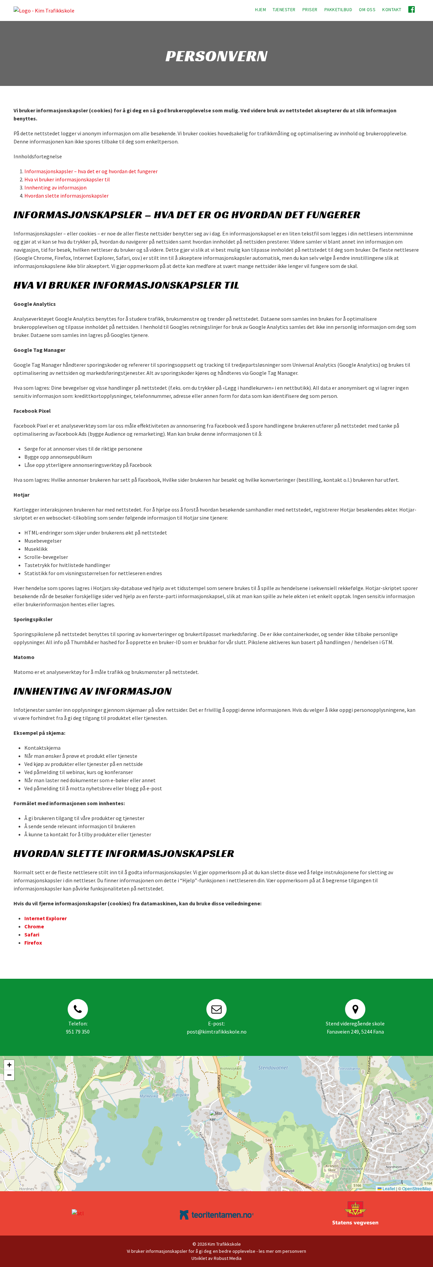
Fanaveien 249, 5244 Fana (355, 1031)
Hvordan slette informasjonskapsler (66, 195)
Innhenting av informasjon (55, 187)
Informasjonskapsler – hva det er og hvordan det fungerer (91, 171)
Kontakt (392, 10)
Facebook (412, 9)
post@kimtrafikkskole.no (217, 1031)
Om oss (367, 10)
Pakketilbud (338, 10)
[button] (216, 1117)
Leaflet (388, 1188)
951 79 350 (78, 1031)
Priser (310, 10)
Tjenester (284, 10)
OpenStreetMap (416, 1188)
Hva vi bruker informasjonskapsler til (67, 179)
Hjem (260, 10)
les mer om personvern (282, 1251)
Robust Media (228, 1258)
